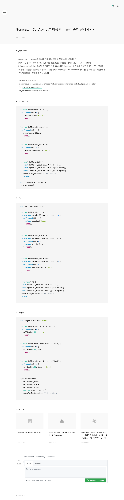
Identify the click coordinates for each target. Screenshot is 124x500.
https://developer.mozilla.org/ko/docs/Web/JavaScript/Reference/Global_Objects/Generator (57, 84)
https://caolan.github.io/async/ (37, 91)
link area (19, 414)
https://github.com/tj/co (32, 87)
